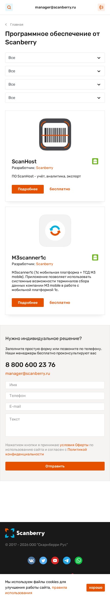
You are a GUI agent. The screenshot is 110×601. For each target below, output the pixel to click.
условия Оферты (74, 445)
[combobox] (55, 58)
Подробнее (28, 189)
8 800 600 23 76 (30, 365)
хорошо (95, 587)
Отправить (55, 466)
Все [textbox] (11, 57)
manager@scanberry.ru (55, 7)
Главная (16, 24)
